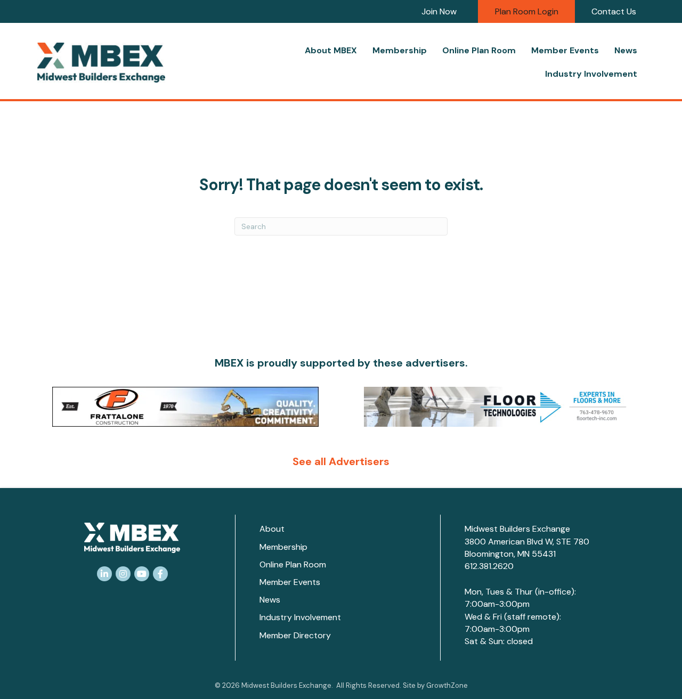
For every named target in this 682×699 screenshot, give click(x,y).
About (272, 528)
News (625, 50)
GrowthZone (447, 685)
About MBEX (331, 50)
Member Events (565, 50)
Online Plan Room (479, 50)
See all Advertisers (341, 461)
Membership (399, 50)
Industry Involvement (591, 73)
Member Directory (295, 635)
